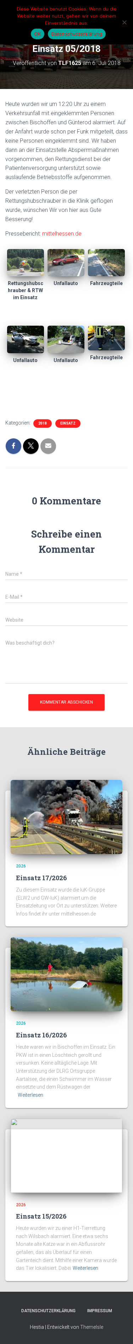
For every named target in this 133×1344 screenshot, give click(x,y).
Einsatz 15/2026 (41, 1216)
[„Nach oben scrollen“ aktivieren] (119, 1330)
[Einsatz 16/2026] (66, 974)
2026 (21, 866)
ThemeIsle (91, 1327)
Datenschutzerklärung (48, 1310)
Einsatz (68, 423)
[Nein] (124, 22)
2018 (42, 423)
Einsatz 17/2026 (41, 878)
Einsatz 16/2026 (41, 1035)
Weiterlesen (30, 1095)
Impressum (99, 1310)
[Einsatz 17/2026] (66, 816)
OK (37, 34)
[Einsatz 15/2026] (66, 1155)
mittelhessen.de (62, 233)
